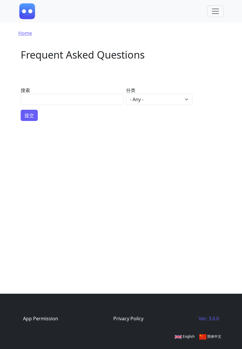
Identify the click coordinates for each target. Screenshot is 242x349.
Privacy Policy (128, 318)
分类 (130, 90)
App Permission (40, 318)
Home (25, 33)
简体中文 (213, 336)
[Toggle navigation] (215, 11)
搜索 (25, 90)
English (188, 336)
